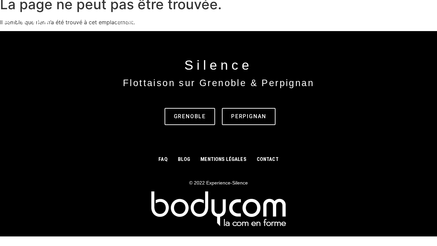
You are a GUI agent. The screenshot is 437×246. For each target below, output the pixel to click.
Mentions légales (223, 159)
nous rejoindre (408, 21)
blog (374, 21)
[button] (172, 21)
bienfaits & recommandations (249, 21)
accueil (125, 21)
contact (349, 21)
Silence (27, 19)
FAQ (162, 159)
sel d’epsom (314, 21)
